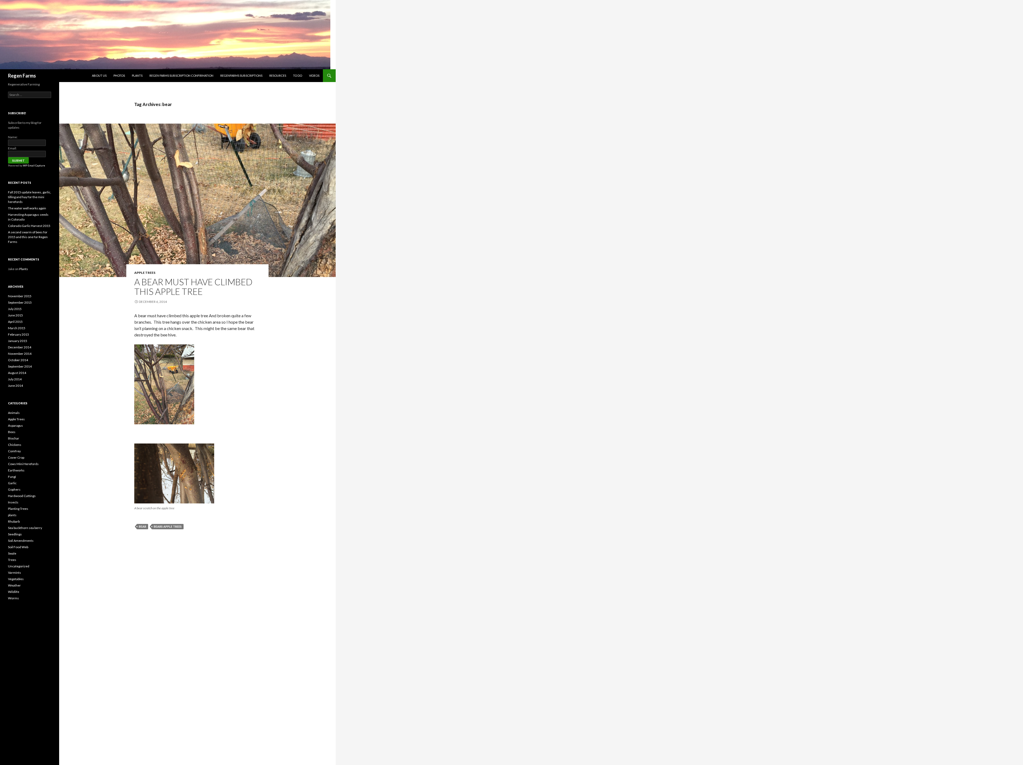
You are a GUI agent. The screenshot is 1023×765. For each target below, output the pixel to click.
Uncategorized (18, 566)
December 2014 (19, 347)
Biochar (13, 438)
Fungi (12, 477)
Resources (277, 75)
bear (142, 526)
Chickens (14, 445)
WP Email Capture (34, 165)
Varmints (14, 573)
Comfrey (14, 451)
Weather (14, 585)
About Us (99, 75)
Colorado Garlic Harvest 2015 (29, 226)
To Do (297, 75)
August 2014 (17, 373)
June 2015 (15, 315)
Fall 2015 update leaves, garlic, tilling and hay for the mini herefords (29, 197)
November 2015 (19, 296)
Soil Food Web (18, 547)
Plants (137, 75)
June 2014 (15, 386)
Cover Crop (16, 457)
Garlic (12, 483)
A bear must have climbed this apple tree (193, 286)
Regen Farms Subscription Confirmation (181, 75)
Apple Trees (144, 273)
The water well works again (27, 208)
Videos (314, 75)
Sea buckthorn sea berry (25, 528)
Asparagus (15, 426)
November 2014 (19, 354)
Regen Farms (22, 76)
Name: (13, 137)
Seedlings (15, 534)
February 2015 (18, 334)
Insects (13, 502)
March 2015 (16, 328)
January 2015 (17, 341)
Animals (14, 413)
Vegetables (16, 579)
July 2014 (15, 379)
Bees (11, 432)
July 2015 (15, 309)
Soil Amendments (21, 541)
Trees (12, 560)
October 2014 (18, 360)
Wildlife (13, 592)
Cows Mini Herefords (23, 464)
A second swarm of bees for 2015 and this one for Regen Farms (28, 237)
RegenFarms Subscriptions (241, 75)
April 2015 (15, 322)
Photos (119, 75)
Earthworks (16, 470)
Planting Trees (18, 509)
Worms (13, 598)
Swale (12, 553)
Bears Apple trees (168, 526)
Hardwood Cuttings (22, 496)
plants (12, 515)
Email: (12, 148)
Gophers (14, 489)
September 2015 (20, 302)
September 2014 (20, 366)
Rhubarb (14, 521)
